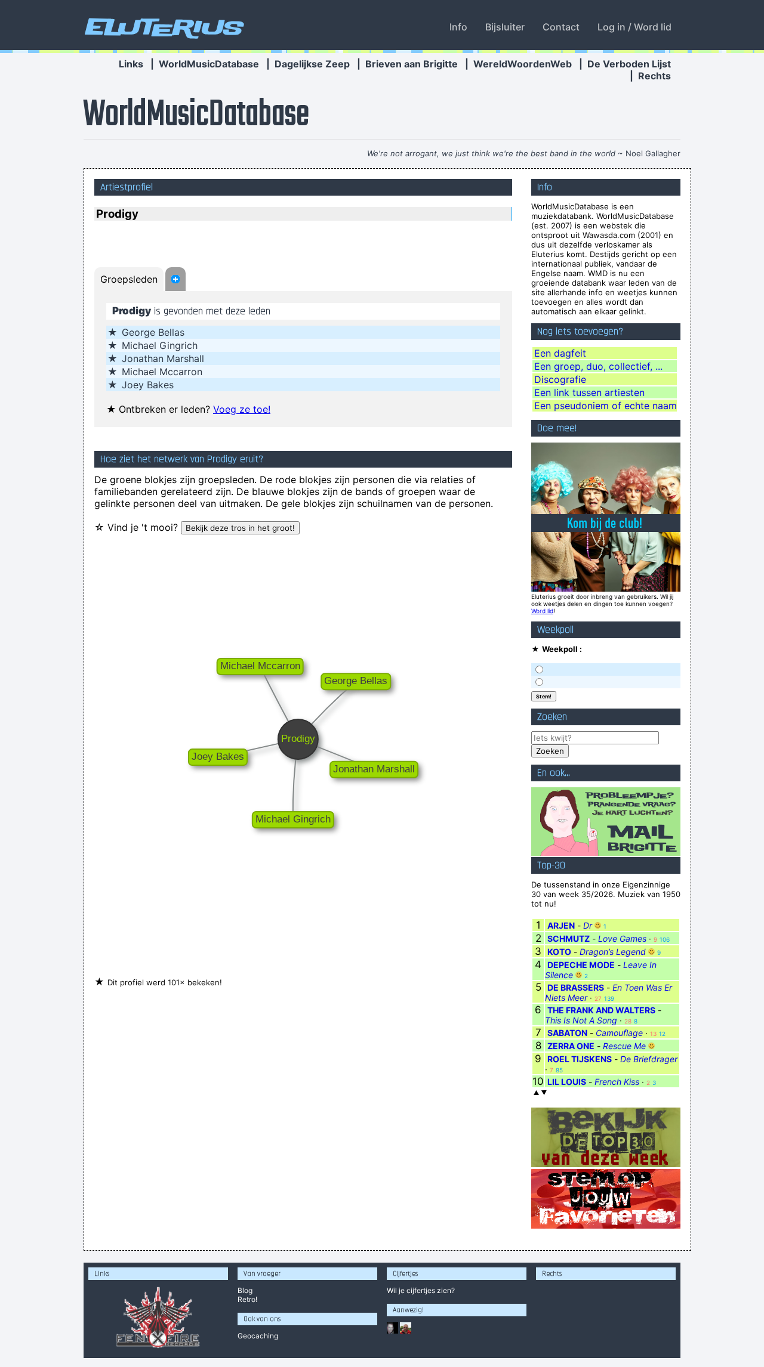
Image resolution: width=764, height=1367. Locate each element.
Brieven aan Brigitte (411, 64)
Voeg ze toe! (241, 409)
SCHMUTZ (568, 938)
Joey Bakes (148, 385)
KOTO (559, 952)
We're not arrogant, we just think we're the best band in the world (491, 153)
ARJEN (561, 925)
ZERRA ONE (570, 1046)
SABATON (567, 1033)
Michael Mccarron (162, 372)
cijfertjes (420, 1290)
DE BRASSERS (575, 987)
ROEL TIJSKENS (579, 1059)
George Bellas (153, 332)
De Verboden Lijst (629, 64)
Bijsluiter (505, 27)
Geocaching (258, 1335)
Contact (561, 27)
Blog (245, 1290)
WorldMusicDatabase (209, 64)
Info (458, 27)
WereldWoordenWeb (522, 64)
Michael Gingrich (160, 345)
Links (131, 64)
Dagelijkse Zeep (312, 64)
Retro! (247, 1299)
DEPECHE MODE (581, 965)
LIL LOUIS (566, 1082)
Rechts (654, 76)
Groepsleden (129, 279)
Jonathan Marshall (163, 358)
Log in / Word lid (634, 27)
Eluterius (162, 26)
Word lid (542, 610)
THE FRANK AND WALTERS (601, 1010)
